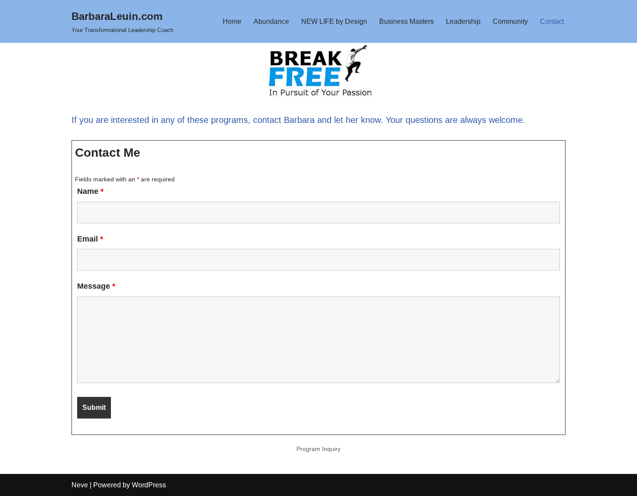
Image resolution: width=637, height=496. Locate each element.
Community (510, 21)
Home (232, 21)
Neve (80, 485)
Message (96, 286)
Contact (552, 21)
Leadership (463, 21)
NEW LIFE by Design (334, 21)
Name (90, 191)
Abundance (271, 21)
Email (90, 239)
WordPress (149, 485)
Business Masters (406, 21)
